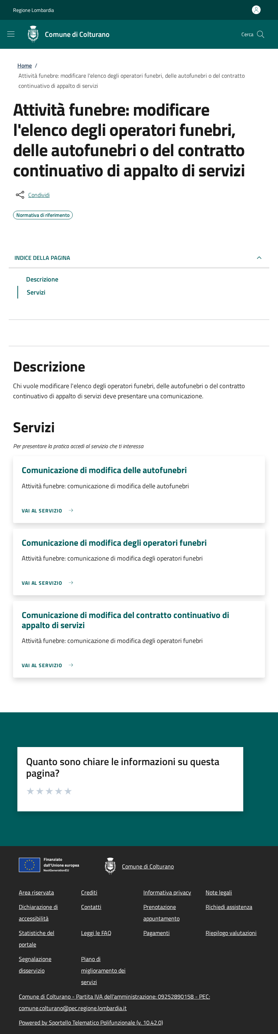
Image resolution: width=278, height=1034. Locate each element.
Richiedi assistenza (229, 906)
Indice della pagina (42, 257)
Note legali (219, 892)
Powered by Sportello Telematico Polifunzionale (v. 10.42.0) (91, 1022)
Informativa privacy (167, 892)
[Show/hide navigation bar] (10, 34)
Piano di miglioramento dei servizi (103, 970)
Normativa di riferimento (43, 214)
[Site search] (260, 34)
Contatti (91, 906)
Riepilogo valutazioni (231, 932)
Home (24, 65)
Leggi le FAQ (96, 932)
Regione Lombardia (33, 10)
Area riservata (36, 892)
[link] (49, 510)
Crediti (89, 892)
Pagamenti (156, 932)
